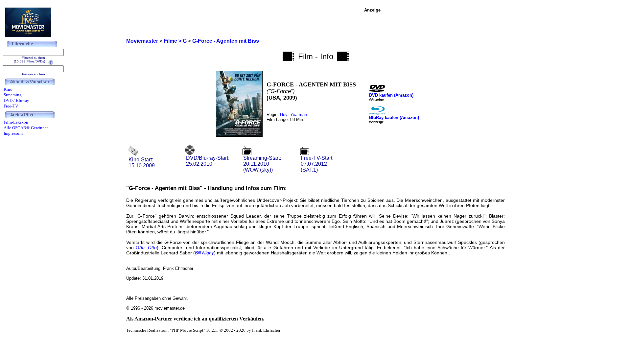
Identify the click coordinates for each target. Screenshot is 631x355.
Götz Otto (146, 247)
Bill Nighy (204, 252)
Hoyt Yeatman (293, 114)
